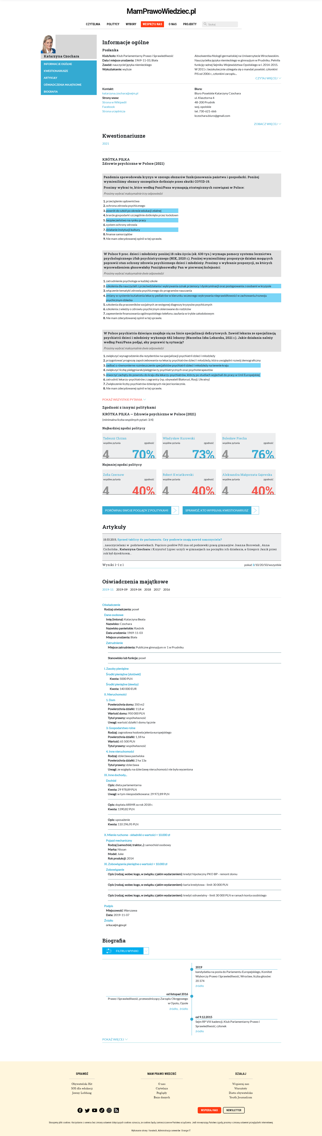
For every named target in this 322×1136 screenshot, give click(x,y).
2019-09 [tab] (121, 589)
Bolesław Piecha (234, 438)
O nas (173, 24)
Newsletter (233, 1110)
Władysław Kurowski (179, 438)
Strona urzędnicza (113, 111)
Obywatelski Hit (82, 1084)
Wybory (131, 24)
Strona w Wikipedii (114, 102)
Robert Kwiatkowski (178, 475)
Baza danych (162, 1097)
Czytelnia (93, 24)
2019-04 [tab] (135, 589)
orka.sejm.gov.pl (116, 925)
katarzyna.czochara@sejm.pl (120, 93)
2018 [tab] (147, 589)
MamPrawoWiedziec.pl (161, 11)
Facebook (108, 106)
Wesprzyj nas (152, 24)
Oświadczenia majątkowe (62, 84)
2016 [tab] (166, 589)
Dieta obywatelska (241, 1093)
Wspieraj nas (240, 1084)
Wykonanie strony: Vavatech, (144, 1130)
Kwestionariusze (56, 70)
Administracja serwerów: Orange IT (174, 1130)
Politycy (113, 24)
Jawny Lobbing (82, 1093)
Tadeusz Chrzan (115, 438)
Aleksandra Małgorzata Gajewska (247, 475)
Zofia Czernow (113, 475)
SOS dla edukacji (82, 1088)
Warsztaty (240, 1088)
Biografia (51, 91)
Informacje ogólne (58, 63)
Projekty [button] (189, 24)
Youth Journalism (240, 1097)
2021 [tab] (105, 143)
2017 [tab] (157, 589)
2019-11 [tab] (107, 589)
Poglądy (162, 1093)
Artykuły (50, 77)
